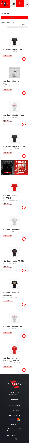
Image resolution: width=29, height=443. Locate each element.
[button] (14, 167)
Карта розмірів (14, 410)
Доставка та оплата (14, 408)
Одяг (8, 10)
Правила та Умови (14, 405)
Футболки (13, 17)
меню (13, 4)
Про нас (14, 403)
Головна (3, 10)
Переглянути (24, 59)
